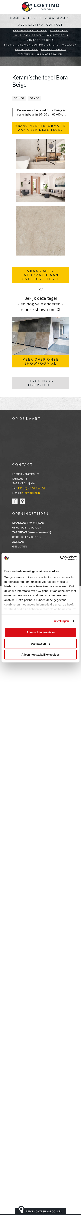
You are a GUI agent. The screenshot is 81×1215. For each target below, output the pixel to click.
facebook (15, 501)
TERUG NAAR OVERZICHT (40, 383)
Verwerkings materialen (40, 54)
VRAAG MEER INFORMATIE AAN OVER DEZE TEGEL (40, 127)
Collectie (32, 17)
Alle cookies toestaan (41, 632)
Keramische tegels (30, 30)
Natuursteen (26, 49)
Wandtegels (57, 35)
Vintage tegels (40, 40)
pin (22, 501)
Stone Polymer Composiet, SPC (31, 44)
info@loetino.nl (30, 493)
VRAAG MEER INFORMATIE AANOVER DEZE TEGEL (40, 275)
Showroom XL (58, 17)
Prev (14, 336)
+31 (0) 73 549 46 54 (31, 488)
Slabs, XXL (59, 30)
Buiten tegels (53, 49)
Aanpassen (38, 643)
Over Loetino (31, 24)
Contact (54, 24)
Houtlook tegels (28, 35)
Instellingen (61, 621)
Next (67, 336)
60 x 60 (34, 98)
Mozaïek (69, 44)
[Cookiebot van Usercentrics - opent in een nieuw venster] (60, 557)
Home (15, 17)
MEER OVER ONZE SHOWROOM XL (40, 361)
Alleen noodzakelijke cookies (40, 654)
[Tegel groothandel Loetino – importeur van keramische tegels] (40, 7)
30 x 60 (19, 98)
